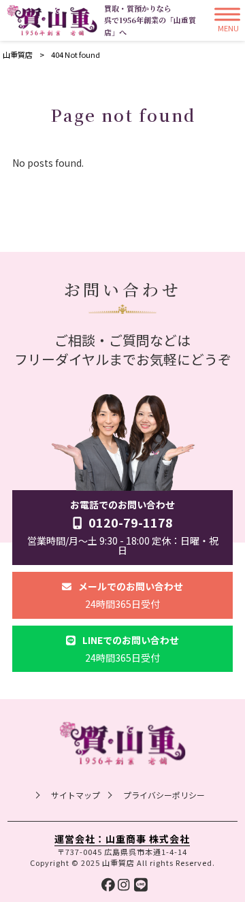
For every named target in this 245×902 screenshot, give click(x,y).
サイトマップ (75, 795)
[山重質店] (52, 20)
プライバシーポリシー (164, 795)
